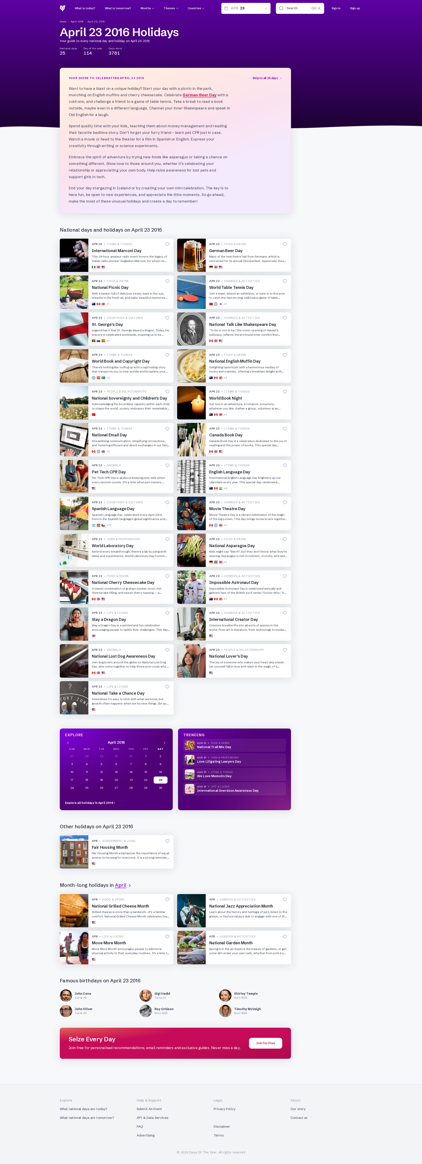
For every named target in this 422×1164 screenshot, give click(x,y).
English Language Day (229, 471)
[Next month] (164, 742)
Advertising (146, 1135)
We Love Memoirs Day (214, 776)
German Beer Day (199, 94)
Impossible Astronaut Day (234, 582)
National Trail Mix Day (214, 747)
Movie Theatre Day (227, 508)
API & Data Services (152, 1118)
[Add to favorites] (167, 244)
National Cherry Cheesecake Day (123, 582)
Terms (219, 1135)
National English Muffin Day (235, 361)
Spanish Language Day (113, 508)
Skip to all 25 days (265, 78)
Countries (194, 8)
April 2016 (77, 21)
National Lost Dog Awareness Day (123, 656)
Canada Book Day (226, 434)
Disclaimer (222, 1126)
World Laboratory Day (113, 545)
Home (63, 21)
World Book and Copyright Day (120, 361)
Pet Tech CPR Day (109, 471)
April (121, 885)
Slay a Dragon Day (109, 619)
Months (146, 8)
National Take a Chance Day (118, 693)
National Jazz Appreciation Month (241, 906)
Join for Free (265, 1043)
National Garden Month (231, 942)
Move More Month (109, 942)
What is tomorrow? (118, 8)
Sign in (336, 8)
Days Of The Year (202, 1152)
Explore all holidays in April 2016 (89, 802)
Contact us (299, 1118)
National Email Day (109, 434)
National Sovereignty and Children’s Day (129, 398)
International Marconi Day (117, 250)
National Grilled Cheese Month (120, 906)
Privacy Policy (224, 1109)
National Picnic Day (110, 287)
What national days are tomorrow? (87, 1118)
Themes (169, 8)
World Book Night (225, 398)
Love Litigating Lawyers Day (219, 762)
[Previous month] (68, 742)
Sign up (355, 8)
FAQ (140, 1126)
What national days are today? (83, 1109)
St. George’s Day (107, 324)
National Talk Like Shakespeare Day (242, 324)
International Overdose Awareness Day (227, 791)
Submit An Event (149, 1109)
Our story (298, 1109)
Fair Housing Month (110, 847)
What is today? (85, 8)
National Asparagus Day (232, 545)
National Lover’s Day (228, 656)
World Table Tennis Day (231, 287)
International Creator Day (233, 619)
